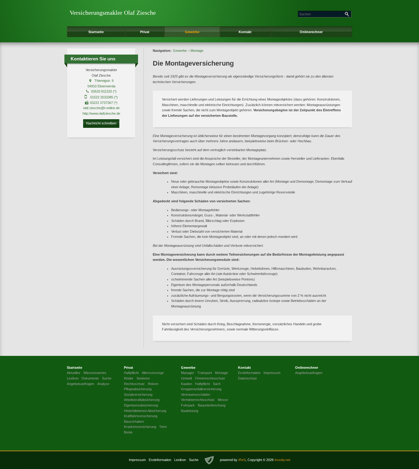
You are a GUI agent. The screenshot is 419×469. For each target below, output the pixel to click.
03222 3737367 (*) (103, 103)
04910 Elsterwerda (101, 86)
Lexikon (180, 460)
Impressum (137, 460)
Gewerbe (192, 32)
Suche (193, 460)
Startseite (96, 32)
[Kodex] (209, 460)
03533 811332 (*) (104, 91)
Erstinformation (160, 460)
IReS (242, 460)
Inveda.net (282, 460)
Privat (144, 32)
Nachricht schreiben (101, 123)
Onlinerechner (311, 32)
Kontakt (245, 32)
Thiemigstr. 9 (103, 80)
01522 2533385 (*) (104, 97)
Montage (196, 50)
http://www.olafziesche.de (101, 113)
